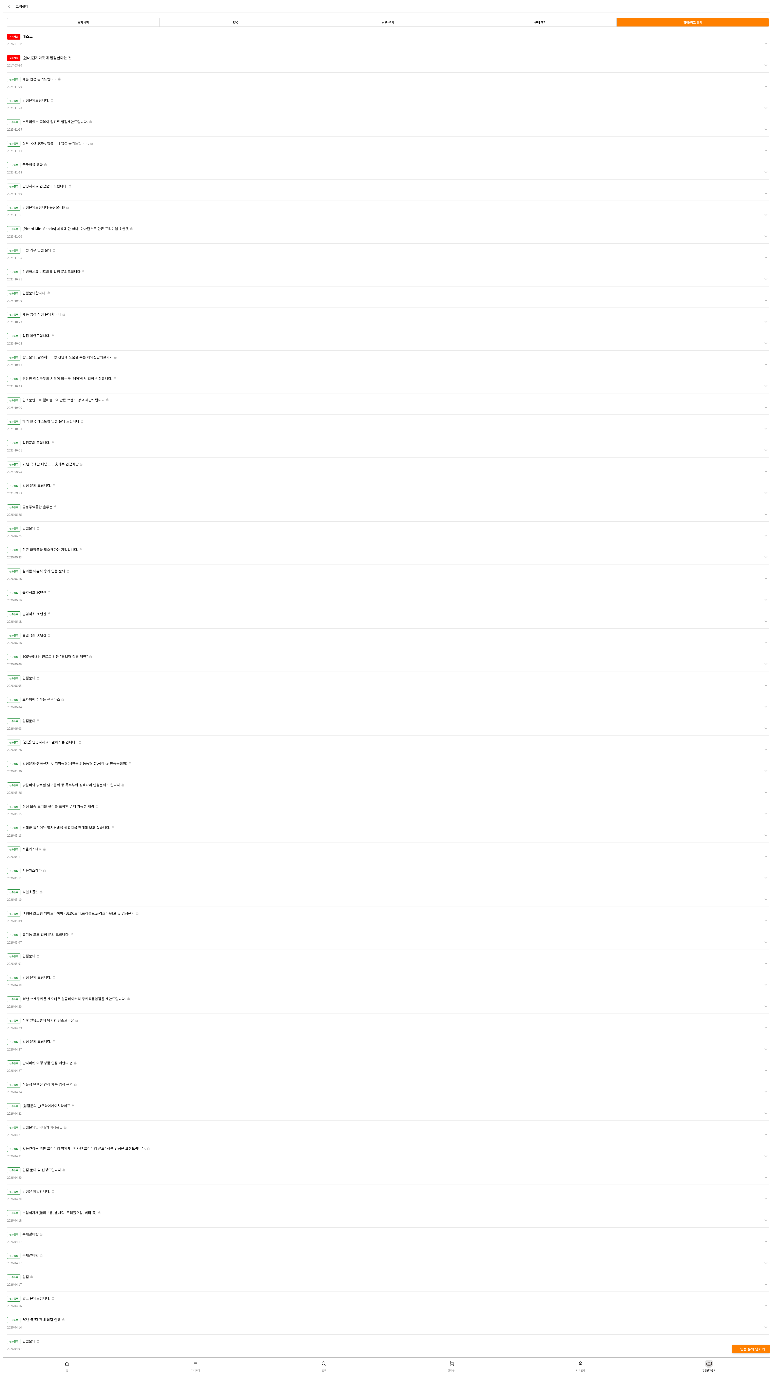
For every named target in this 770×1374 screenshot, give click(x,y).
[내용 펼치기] (766, 44)
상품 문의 (388, 22)
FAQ (235, 22)
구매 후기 (540, 22)
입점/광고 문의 (692, 22)
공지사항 (83, 22)
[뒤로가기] (10, 6)
